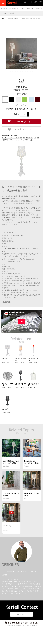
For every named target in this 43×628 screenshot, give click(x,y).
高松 (38, 138)
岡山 (31, 138)
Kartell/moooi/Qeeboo (9, 138)
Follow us (39, 8)
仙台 (17, 138)
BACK (2, 19)
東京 (21, 138)
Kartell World (13, 8)
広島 (35, 138)
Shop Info (30, 8)
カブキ (12, 13)
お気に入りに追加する (23, 129)
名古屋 (28, 138)
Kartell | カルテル (15, 232)
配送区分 (5, 241)
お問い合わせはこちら (21, 614)
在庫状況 (9, 109)
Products (4, 8)
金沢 (24, 138)
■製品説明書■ (6, 302)
